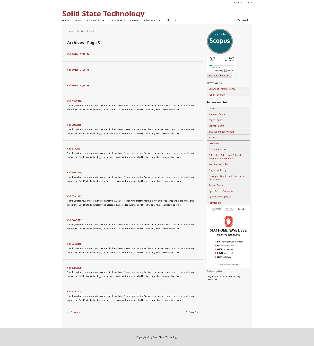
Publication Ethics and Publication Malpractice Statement (226, 157)
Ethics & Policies (153, 20)
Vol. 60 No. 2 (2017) (78, 69)
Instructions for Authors (221, 131)
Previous (75, 312)
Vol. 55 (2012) (74, 196)
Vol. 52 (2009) (74, 267)
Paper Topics (215, 119)
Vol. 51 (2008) (74, 291)
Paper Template (217, 94)
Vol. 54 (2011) (74, 220)
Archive (212, 137)
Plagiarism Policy (217, 170)
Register (238, 2)
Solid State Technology (103, 13)
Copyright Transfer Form (222, 88)
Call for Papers (216, 125)
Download (214, 143)
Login (249, 2)
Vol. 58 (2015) (74, 124)
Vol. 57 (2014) (74, 148)
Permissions (215, 202)
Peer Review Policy (218, 164)
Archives (134, 20)
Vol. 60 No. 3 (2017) (78, 54)
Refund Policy (216, 185)
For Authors (116, 20)
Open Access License (220, 196)
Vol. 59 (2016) (74, 101)
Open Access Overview (221, 191)
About (170, 20)
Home (65, 20)
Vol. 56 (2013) (74, 172)
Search (245, 20)
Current (78, 20)
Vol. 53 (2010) (74, 243)
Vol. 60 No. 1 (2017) (78, 85)
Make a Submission (219, 75)
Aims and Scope (95, 20)
